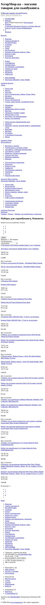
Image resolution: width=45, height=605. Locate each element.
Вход (7, 22)
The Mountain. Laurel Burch (14, 67)
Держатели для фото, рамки (15, 113)
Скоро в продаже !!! (12, 41)
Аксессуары (9, 184)
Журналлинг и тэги (12, 115)
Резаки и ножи (10, 166)
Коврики (8, 159)
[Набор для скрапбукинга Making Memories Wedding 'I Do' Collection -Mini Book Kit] (22, 401)
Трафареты (9, 168)
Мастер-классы (10, 579)
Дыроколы (9, 172)
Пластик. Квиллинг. (12, 58)
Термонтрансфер (11, 205)
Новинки (8, 39)
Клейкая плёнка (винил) (13, 188)
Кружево (8, 96)
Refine (4, 237)
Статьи (13, 28)
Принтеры (8, 164)
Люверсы (8, 124)
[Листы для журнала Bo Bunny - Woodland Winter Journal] (21, 263)
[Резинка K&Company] (9, 281)
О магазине (9, 26)
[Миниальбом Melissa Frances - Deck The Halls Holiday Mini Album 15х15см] (22, 358)
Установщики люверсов (13, 170)
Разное (7, 61)
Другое (7, 174)
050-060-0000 (15, 597)
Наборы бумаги (10, 517)
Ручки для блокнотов (12, 100)
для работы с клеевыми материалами (18, 149)
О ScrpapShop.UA (11, 593)
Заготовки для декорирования (15, 116)
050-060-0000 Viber (25, 554)
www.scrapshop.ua (16, 602)
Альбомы (8, 44)
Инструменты (10, 50)
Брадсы (7, 90)
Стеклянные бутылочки (13, 135)
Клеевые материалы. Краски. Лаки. (17, 52)
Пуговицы (9, 133)
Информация (27, 28)
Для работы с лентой (12, 151)
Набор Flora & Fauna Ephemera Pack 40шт (15, 302)
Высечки (8, 111)
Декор (7, 48)
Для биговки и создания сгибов (16, 148)
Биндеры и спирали (12, 146)
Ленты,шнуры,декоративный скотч (17, 122)
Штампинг (9, 72)
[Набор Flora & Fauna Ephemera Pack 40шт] (16, 299)
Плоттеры (8, 196)
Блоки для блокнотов (12, 513)
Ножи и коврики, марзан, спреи (16, 192)
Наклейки (8, 129)
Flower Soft (9, 89)
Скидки (19, 28)
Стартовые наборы (12, 203)
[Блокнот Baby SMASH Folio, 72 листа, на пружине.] (20, 317)
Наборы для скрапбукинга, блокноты (28, 214)
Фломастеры (9, 207)
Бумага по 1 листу (11, 515)
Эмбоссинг (9, 74)
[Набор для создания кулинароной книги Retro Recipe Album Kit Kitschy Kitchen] (22, 336)
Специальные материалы (14, 201)
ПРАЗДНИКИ (10, 78)
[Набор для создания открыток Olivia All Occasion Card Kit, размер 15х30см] (22, 380)
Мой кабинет (9, 569)
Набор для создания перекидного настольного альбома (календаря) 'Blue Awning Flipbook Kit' (20, 427)
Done (2, 500)
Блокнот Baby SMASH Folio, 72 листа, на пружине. (19, 320)
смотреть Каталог (7, 83)
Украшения (9, 105)
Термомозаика (10, 65)
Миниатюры (9, 98)
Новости (8, 586)
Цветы (7, 137)
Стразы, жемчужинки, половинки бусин (19, 102)
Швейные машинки (12, 157)
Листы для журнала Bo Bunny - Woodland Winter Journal (20, 267)
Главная (3, 214)
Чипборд (8, 107)
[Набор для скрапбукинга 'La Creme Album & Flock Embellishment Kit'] (22, 445)
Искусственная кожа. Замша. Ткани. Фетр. (20, 94)
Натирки (8, 131)
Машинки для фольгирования (15, 153)
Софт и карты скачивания (14, 197)
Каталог (4, 35)
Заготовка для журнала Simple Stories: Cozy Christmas (20, 249)
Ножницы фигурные (12, 175)
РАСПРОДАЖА (11, 43)
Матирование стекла (12, 190)
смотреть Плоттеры (8, 210)
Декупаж (8, 92)
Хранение (8, 70)
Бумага (7, 46)
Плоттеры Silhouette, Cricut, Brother (17, 80)
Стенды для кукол (11, 155)
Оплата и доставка (27, 26)
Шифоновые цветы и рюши (15, 109)
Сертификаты (10, 63)
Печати (7, 194)
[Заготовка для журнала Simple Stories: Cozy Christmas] (20, 245)
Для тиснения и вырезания (14, 162)
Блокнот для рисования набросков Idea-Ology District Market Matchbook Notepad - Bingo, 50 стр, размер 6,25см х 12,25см (22, 472)
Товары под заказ (11, 69)
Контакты (17, 26)
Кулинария (9, 56)
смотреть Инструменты (9, 179)
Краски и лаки (10, 54)
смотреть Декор (6, 140)
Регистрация (28, 22)
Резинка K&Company (8, 284)
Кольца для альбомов (12, 118)
